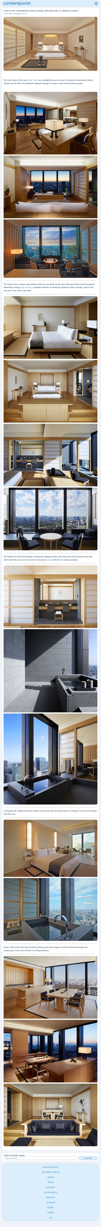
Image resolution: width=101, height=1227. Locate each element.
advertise (50, 1187)
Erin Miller (9, 14)
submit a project (50, 1167)
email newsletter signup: (14, 1155)
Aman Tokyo (32, 80)
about (50, 1182)
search (50, 1177)
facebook (50, 1202)
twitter (50, 1207)
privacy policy (50, 1192)
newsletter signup (50, 1172)
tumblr (50, 1212)
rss (50, 1217)
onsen (49, 560)
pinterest (50, 1197)
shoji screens (26, 287)
